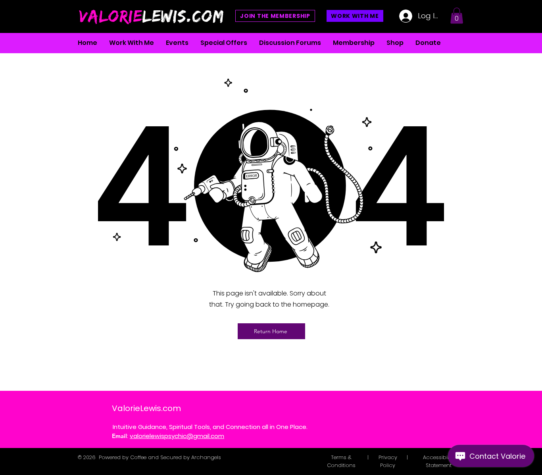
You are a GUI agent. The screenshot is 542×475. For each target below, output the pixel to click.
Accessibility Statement (438, 461)
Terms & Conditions (341, 461)
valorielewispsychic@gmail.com (177, 436)
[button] (456, 16)
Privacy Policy (388, 461)
